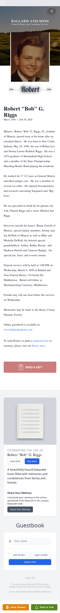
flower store (38, 345)
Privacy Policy (21, 586)
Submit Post (30, 562)
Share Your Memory (20, 509)
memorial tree (41, 340)
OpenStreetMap (33, 591)
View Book (15, 461)
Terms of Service (38, 586)
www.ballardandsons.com (18, 329)
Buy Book (32, 461)
